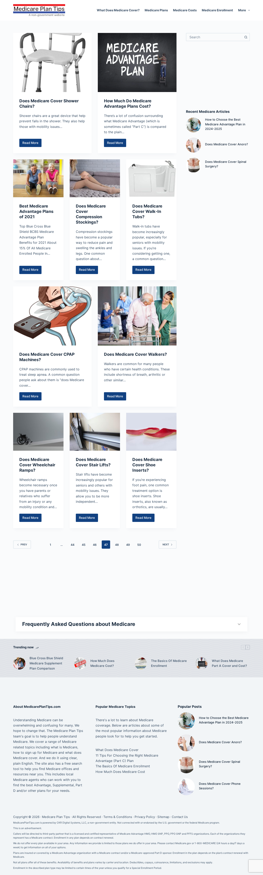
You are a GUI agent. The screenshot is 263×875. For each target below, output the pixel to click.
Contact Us (180, 817)
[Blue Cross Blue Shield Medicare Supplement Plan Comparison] (19, 663)
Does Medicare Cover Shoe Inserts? (147, 465)
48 (117, 544)
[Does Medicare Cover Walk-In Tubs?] (151, 178)
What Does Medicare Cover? (118, 10)
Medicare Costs (185, 10)
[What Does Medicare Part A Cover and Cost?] (201, 663)
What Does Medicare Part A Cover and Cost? (229, 663)
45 (83, 544)
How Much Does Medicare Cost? (102, 663)
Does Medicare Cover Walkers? (135, 354)
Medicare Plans (156, 10)
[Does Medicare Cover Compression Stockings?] (95, 178)
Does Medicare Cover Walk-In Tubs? (147, 211)
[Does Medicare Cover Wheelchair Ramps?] (38, 432)
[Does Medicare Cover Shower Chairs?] (52, 62)
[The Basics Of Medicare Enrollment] (141, 663)
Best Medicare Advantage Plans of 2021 (36, 211)
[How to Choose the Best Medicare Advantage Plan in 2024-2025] (193, 125)
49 (128, 544)
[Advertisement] (218, 75)
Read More (32, 144)
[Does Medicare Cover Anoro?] (193, 145)
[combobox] (214, 37)
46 (95, 544)
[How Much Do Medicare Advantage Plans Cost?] (137, 62)
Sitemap (163, 817)
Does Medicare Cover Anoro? (226, 144)
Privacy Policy (145, 817)
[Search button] (245, 37)
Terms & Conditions (117, 817)
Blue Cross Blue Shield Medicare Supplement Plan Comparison (46, 663)
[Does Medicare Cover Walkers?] (137, 315)
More (242, 10)
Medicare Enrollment (217, 10)
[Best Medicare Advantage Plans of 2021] (38, 178)
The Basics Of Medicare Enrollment (169, 663)
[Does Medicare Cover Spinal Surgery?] (193, 165)
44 (72, 544)
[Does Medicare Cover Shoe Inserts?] (151, 432)
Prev (24, 544)
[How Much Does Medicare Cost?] (80, 663)
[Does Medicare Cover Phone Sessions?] (186, 786)
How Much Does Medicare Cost (120, 772)
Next (166, 544)
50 (139, 544)
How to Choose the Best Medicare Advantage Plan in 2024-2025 (225, 124)
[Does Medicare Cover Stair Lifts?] (95, 432)
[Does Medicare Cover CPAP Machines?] (52, 315)
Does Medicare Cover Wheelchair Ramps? (37, 465)
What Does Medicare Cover (117, 750)
